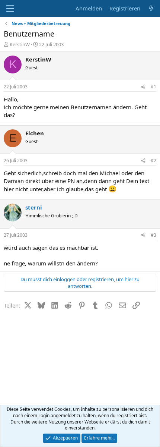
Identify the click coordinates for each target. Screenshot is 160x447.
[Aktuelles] (151, 8)
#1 (153, 87)
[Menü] (10, 8)
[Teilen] (143, 87)
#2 (153, 160)
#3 (153, 235)
